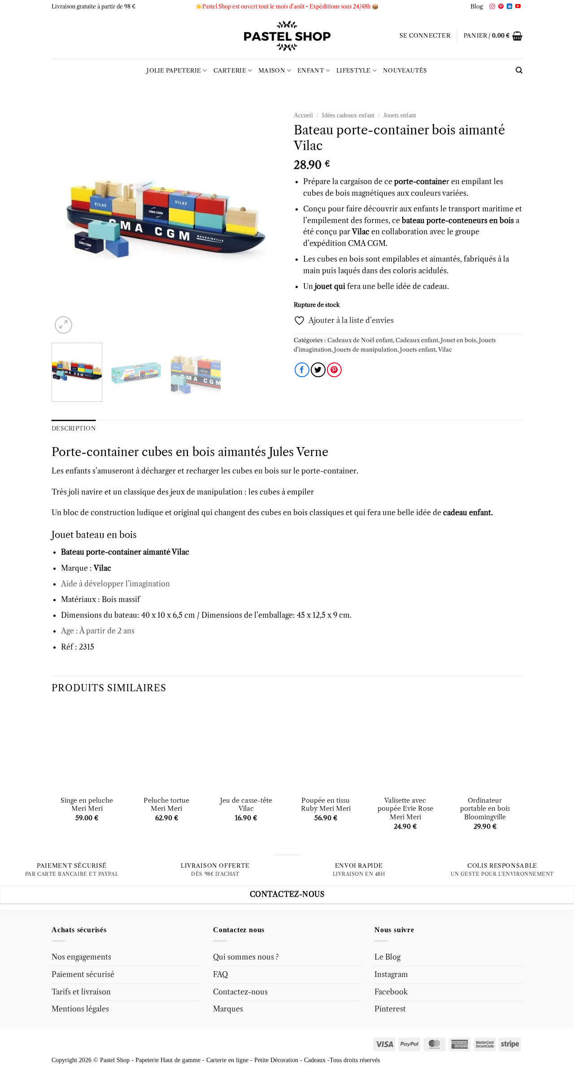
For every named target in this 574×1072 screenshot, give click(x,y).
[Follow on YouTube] (518, 7)
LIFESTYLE (353, 70)
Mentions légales (80, 1008)
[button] (425, 36)
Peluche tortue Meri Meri (166, 804)
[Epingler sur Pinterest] (334, 369)
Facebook (391, 991)
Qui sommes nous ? (246, 956)
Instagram (391, 974)
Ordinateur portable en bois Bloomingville (485, 808)
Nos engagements (81, 956)
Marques (228, 1008)
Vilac (445, 349)
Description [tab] (74, 428)
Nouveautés (405, 70)
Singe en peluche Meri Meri (87, 804)
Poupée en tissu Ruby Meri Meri (326, 804)
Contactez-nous (240, 991)
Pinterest (390, 1008)
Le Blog (387, 956)
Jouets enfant (399, 115)
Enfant (310, 70)
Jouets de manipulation (365, 349)
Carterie (229, 70)
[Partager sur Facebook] (302, 369)
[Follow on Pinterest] (501, 7)
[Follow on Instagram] (492, 7)
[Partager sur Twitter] (318, 369)
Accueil (303, 115)
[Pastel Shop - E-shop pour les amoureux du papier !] (287, 36)
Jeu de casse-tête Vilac (246, 804)
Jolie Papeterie (174, 70)
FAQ (220, 974)
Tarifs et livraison (81, 991)
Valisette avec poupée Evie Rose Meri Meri (405, 808)
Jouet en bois (458, 340)
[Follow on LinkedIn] (509, 7)
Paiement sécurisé (83, 974)
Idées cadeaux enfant (348, 115)
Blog (476, 6)
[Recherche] (519, 70)
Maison (271, 70)
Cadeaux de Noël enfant (360, 340)
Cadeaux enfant (417, 340)
